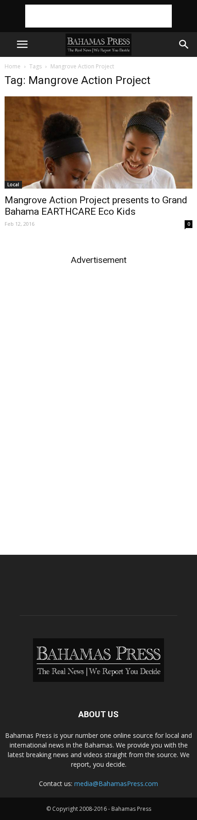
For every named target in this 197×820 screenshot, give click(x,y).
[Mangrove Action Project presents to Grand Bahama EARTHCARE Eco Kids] (98, 142)
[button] (184, 44)
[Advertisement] (98, 16)
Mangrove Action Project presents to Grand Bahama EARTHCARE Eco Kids (96, 206)
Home (13, 66)
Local (13, 184)
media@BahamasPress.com (116, 783)
